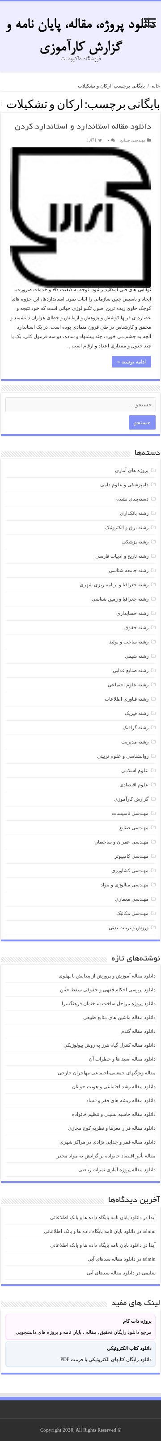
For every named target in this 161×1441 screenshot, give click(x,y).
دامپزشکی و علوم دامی (124, 484)
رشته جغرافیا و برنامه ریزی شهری (114, 584)
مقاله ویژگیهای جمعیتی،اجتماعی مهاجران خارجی (107, 1072)
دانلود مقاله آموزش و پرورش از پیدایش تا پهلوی (107, 975)
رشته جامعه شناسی (128, 570)
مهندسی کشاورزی (129, 870)
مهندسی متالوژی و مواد (124, 884)
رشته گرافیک (135, 727)
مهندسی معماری (131, 899)
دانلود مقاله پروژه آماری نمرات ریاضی (117, 1169)
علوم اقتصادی (133, 784)
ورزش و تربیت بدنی (128, 927)
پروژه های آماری (131, 470)
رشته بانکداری (134, 513)
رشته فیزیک (136, 713)
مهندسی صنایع (133, 140)
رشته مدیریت (134, 741)
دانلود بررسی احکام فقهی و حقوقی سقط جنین (108, 989)
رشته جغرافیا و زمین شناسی (120, 598)
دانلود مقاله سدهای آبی (112, 1258)
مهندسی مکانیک (132, 913)
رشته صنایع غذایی (130, 670)
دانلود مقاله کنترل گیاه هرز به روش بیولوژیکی (110, 1045)
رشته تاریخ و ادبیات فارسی (121, 556)
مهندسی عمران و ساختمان (121, 841)
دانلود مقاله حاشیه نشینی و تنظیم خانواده (114, 1114)
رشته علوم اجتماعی (128, 684)
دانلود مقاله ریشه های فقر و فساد (121, 1100)
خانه (156, 85)
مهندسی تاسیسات (130, 813)
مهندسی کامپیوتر (131, 856)
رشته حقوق (136, 627)
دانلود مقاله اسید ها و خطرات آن (122, 1058)
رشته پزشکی (135, 541)
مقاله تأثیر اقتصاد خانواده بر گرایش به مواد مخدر (106, 1155)
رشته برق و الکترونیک (126, 527)
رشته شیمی (136, 656)
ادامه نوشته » (131, 362)
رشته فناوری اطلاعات (126, 699)
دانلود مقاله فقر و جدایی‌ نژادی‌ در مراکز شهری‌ (107, 1141)
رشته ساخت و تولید (128, 641)
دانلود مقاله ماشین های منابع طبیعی (119, 1017)
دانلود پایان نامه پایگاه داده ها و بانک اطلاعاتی (96, 1217)
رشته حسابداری (132, 613)
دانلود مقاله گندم (138, 1031)
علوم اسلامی (134, 770)
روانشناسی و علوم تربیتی (122, 756)
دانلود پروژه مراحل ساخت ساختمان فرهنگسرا (109, 1003)
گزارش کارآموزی (131, 799)
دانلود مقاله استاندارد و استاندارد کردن (83, 127)
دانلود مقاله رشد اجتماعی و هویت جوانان (114, 1086)
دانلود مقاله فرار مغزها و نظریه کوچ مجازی (112, 1128)
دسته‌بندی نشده (132, 498)
